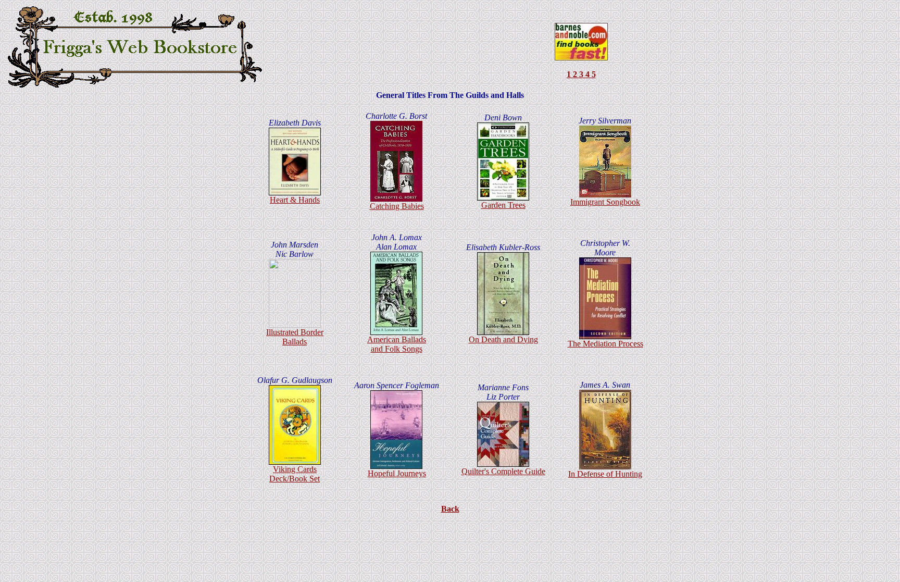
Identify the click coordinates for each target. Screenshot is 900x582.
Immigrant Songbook (605, 201)
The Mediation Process (605, 343)
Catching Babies (397, 206)
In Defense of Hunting (605, 473)
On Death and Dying (503, 339)
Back (450, 508)
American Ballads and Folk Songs (396, 344)
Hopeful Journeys (397, 473)
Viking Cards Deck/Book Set (294, 474)
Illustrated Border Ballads (294, 337)
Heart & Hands (295, 199)
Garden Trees (503, 205)
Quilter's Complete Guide (503, 471)
